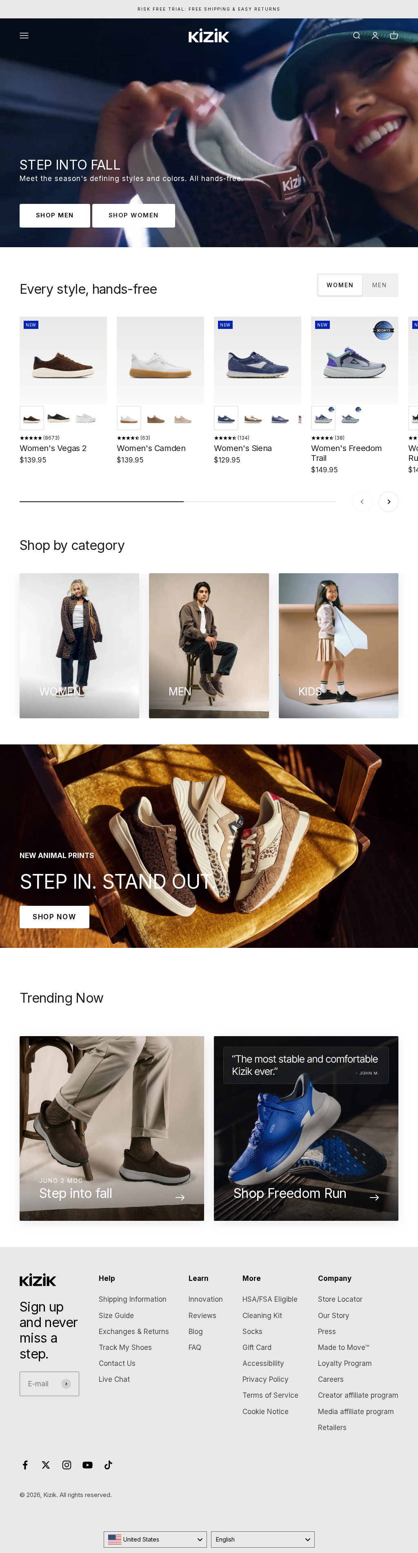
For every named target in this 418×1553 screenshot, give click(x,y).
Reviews (202, 1316)
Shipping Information (133, 1299)
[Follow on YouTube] (87, 1464)
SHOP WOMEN (134, 215)
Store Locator (340, 1299)
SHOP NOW (54, 917)
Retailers (332, 1427)
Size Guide (116, 1316)
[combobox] (155, 1539)
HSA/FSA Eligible (270, 1299)
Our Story (333, 1316)
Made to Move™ (343, 1347)
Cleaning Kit (262, 1316)
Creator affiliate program (358, 1395)
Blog (196, 1331)
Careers (331, 1379)
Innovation (206, 1299)
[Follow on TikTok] (108, 1464)
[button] (32, 418)
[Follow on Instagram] (66, 1464)
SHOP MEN (55, 215)
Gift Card (256, 1347)
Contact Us (117, 1363)
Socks (252, 1331)
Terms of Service (270, 1395)
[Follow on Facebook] (25, 1464)
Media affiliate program (356, 1412)
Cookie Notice (265, 1412)
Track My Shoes (125, 1347)
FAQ (195, 1347)
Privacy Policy (265, 1379)
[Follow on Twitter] (45, 1464)
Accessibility (263, 1363)
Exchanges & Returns (134, 1331)
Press (327, 1331)
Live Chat (114, 1379)
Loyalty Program (345, 1363)
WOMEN (340, 285)
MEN (379, 285)
